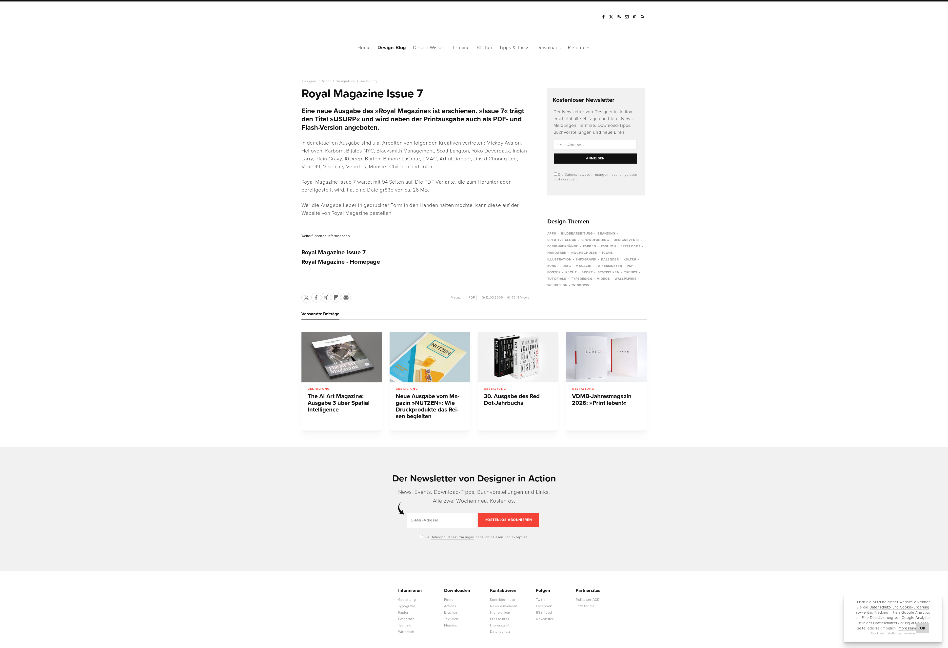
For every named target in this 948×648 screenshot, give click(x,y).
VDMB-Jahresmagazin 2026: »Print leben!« (602, 400)
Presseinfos (499, 619)
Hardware (556, 253)
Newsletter (544, 619)
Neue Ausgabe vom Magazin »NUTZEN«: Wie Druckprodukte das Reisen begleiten (427, 406)
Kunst (552, 266)
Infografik (586, 259)
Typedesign (581, 279)
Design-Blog (391, 48)
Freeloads (630, 246)
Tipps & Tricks (514, 48)
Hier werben (500, 612)
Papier (403, 612)
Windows (580, 285)
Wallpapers (626, 279)
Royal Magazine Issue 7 (333, 252)
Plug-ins (450, 625)
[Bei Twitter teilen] (306, 296)
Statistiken (608, 272)
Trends (630, 272)
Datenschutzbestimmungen (587, 175)
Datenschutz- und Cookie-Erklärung (899, 607)
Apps (551, 234)
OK (923, 628)
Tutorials (556, 279)
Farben (589, 246)
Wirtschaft (406, 632)
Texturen (451, 619)
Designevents (627, 240)
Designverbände (562, 246)
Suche (642, 16)
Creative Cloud (561, 240)
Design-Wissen (429, 48)
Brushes (451, 612)
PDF (472, 298)
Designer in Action (327, 17)
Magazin (457, 298)
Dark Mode (634, 16)
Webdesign (557, 285)
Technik (404, 625)
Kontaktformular (502, 600)
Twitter (541, 600)
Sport (587, 272)
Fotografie (406, 619)
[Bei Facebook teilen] (316, 296)
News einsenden (503, 606)
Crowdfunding (595, 240)
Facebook (603, 16)
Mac (567, 266)
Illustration (559, 259)
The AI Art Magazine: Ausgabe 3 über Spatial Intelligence (339, 403)
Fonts (448, 600)
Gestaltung (368, 81)
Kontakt (627, 16)
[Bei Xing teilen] (326, 296)
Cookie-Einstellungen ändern (893, 633)
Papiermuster (609, 266)
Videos (603, 279)
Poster (554, 272)
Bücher (484, 48)
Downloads (548, 48)
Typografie (406, 606)
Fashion (608, 246)
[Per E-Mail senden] (346, 296)
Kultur (630, 259)
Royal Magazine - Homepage (340, 262)
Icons (607, 253)
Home (364, 48)
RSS (619, 16)
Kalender (610, 259)
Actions (450, 606)
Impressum (907, 628)
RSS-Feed (544, 612)
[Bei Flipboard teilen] (336, 296)
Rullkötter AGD (588, 600)
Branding (606, 234)
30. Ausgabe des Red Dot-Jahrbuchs (512, 400)
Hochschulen (584, 253)
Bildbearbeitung (577, 234)
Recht (571, 272)
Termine (461, 48)
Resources (579, 48)
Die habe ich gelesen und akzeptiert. (476, 537)
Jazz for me (585, 606)
